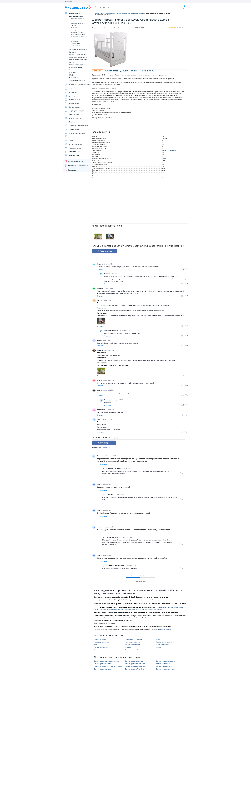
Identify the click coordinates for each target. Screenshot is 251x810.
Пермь (151, 609)
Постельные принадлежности (79, 85)
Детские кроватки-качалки (102, 664)
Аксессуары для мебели (77, 80)
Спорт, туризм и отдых (76, 111)
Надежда (107, 400)
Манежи (72, 62)
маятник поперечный (169, 150)
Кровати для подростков (78, 57)
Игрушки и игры (74, 107)
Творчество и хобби (75, 144)
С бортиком (75, 39)
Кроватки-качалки (77, 21)
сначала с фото (125, 258)
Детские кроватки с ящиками (165, 661)
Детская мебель (74, 13)
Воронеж (109, 609)
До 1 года (74, 25)
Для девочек (75, 43)
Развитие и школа (75, 148)
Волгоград (103, 609)
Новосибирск (128, 609)
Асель (99, 340)
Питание (72, 122)
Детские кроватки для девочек (104, 669)
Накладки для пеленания (77, 54)
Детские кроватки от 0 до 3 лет (135, 664)
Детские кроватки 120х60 (164, 664)
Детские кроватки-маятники (134, 661)
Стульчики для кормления (78, 49)
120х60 (164, 158)
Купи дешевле (73, 170)
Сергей (100, 300)
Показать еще (140, 581)
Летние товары (74, 155)
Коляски (71, 88)
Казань (169, 607)
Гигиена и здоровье (75, 118)
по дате (104, 258)
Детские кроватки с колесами (165, 669)
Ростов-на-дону (140, 609)
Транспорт (72, 96)
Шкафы (72, 75)
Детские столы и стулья (77, 65)
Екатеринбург (116, 609)
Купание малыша (74, 129)
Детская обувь (74, 103)
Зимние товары (74, 114)
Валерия (107, 274)
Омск (122, 609)
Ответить (100, 269)
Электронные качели (76, 70)
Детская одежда (74, 99)
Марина (100, 264)
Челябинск (159, 609)
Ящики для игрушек (76, 67)
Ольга (99, 380)
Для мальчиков (76, 46)
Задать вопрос (104, 443)
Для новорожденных (78, 23)
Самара (147, 609)
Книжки (71, 140)
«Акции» (159, 629)
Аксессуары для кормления (78, 125)
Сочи (133, 609)
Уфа (155, 609)
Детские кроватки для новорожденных (106, 661)
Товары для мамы (74, 137)
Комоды (72, 52)
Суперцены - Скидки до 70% (78, 165)
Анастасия (101, 409)
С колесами (75, 41)
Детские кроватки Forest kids (134, 669)
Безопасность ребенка (77, 133)
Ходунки (72, 72)
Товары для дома (74, 152)
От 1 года (74, 30)
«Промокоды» (167, 629)
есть (163, 174)
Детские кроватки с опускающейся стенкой (108, 666)
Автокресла (73, 92)
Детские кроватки (76, 16)
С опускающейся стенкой (79, 36)
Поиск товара (96, 7)
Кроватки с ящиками (78, 34)
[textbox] (123, 7)
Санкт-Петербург (161, 607)
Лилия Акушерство (111, 330)
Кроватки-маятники (78, 18)
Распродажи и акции (75, 161)
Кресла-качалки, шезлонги (78, 60)
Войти (185, 9)
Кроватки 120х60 (77, 32)
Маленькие (75, 27)
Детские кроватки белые (164, 666)
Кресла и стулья (74, 77)
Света (99, 419)
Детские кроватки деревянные (135, 666)
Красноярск (174, 607)
